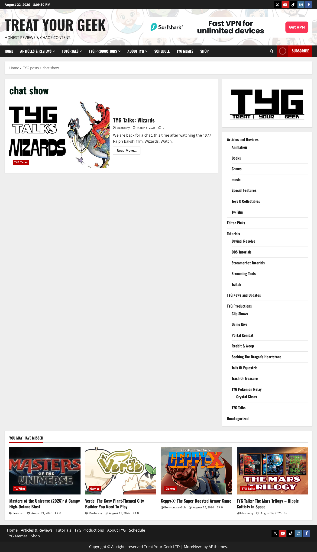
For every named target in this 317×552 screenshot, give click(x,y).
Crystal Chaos (246, 396)
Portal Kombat (242, 335)
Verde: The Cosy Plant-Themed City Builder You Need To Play (114, 504)
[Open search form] (271, 51)
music (236, 179)
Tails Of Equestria (244, 367)
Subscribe (300, 51)
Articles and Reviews (243, 139)
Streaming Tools (244, 273)
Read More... (128, 151)
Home (9, 51)
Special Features (244, 190)
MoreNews (193, 546)
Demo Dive (240, 324)
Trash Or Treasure (245, 378)
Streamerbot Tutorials (248, 263)
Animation (239, 147)
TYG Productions (103, 51)
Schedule (162, 51)
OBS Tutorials (242, 252)
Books (236, 158)
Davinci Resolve (243, 241)
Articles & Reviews (36, 51)
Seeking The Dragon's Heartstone (256, 356)
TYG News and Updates (244, 295)
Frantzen (18, 513)
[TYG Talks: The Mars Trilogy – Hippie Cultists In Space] (272, 470)
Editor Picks (236, 222)
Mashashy (123, 128)
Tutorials (70, 51)
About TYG (135, 51)
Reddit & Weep (243, 346)
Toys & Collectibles (246, 201)
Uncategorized (238, 418)
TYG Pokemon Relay (247, 389)
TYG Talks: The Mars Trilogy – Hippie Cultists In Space (268, 504)
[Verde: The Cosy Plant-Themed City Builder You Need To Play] (120, 470)
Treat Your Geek (55, 24)
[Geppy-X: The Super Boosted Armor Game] (196, 470)
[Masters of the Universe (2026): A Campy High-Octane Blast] (45, 470)
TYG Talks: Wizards (59, 134)
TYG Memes (185, 51)
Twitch (236, 284)
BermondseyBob (175, 507)
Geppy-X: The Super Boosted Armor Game (196, 501)
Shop (204, 51)
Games (237, 168)
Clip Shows (240, 313)
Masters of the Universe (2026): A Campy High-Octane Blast (44, 504)
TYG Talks (21, 162)
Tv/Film (237, 212)
